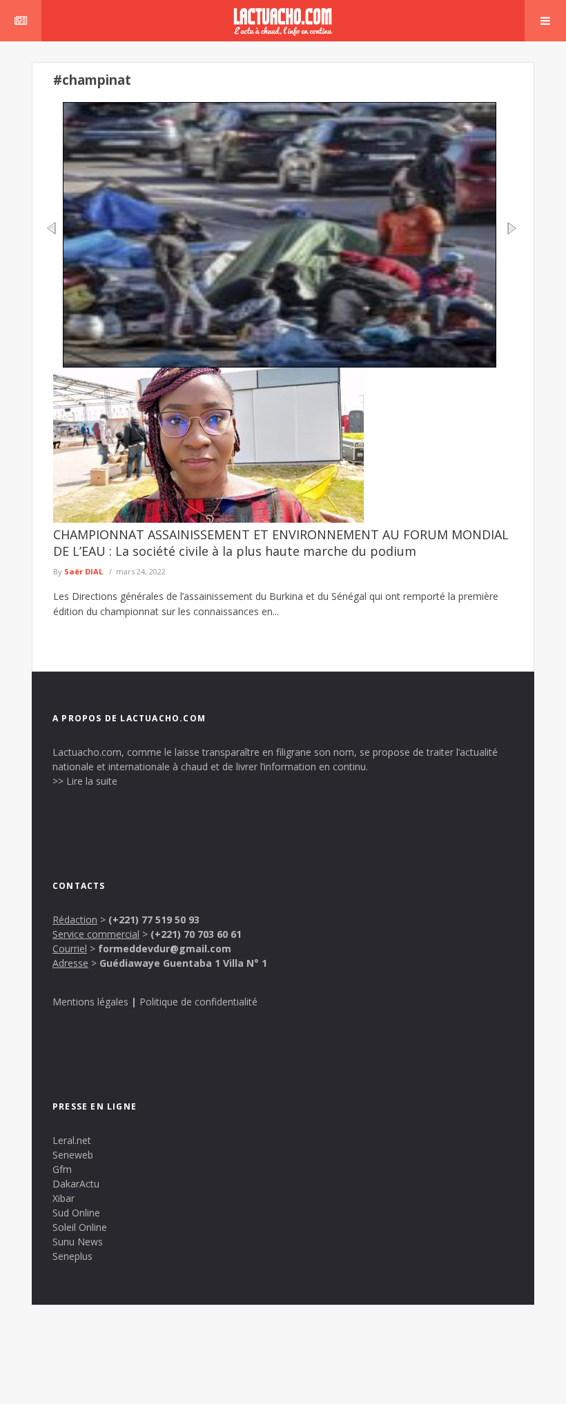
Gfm (62, 1169)
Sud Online (76, 1212)
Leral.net (71, 1140)
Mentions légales (90, 1001)
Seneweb (72, 1154)
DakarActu (75, 1183)
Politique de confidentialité (198, 1001)
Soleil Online (79, 1227)
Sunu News (77, 1241)
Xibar (63, 1198)
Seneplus (72, 1256)
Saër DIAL (83, 571)
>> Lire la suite (84, 781)
